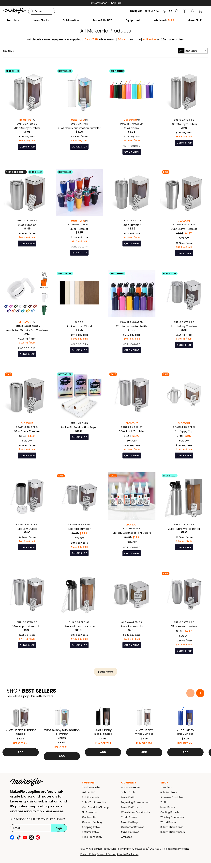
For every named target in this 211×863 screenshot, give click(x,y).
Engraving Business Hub (135, 802)
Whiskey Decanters (172, 817)
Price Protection (92, 837)
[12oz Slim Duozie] (27, 516)
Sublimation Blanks (171, 827)
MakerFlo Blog (129, 822)
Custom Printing (92, 822)
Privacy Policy (88, 854)
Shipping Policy (91, 827)
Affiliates (126, 837)
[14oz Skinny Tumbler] (184, 316)
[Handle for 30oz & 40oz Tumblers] (27, 316)
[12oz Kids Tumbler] (79, 516)
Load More (105, 672)
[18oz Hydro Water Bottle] (79, 614)
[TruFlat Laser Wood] (79, 316)
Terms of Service (106, 854)
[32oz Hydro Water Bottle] (131, 316)
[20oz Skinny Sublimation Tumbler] (79, 114)
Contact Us (89, 817)
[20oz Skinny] (131, 114)
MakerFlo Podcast (132, 807)
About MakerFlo (130, 787)
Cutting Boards (169, 812)
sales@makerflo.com (176, 848)
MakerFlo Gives (130, 832)
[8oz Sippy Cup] (184, 417)
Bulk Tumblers (168, 792)
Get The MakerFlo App (95, 807)
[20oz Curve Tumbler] (27, 417)
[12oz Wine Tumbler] (131, 614)
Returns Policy (90, 832)
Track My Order (91, 787)
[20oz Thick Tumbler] (131, 417)
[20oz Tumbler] (27, 215)
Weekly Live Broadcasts (135, 812)
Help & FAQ (88, 792)
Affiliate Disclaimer (127, 854)
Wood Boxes (168, 822)
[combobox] (41, 11)
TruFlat (164, 802)
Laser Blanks (167, 807)
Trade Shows (129, 817)
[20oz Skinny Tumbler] (27, 114)
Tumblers (166, 787)
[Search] (31, 11)
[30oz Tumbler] (79, 215)
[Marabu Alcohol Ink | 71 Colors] (131, 516)
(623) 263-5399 (152, 848)
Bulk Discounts (90, 797)
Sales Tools (128, 792)
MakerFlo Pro (128, 797)
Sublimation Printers (172, 832)
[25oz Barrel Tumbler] (184, 614)
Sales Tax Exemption (94, 802)
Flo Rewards (89, 812)
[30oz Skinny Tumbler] (184, 114)
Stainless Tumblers (171, 797)
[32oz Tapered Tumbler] (27, 614)
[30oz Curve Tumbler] (184, 215)
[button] (176, 11)
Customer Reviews (132, 827)
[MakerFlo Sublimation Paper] (79, 417)
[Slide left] (190, 693)
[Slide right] (200, 693)
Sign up (59, 829)
